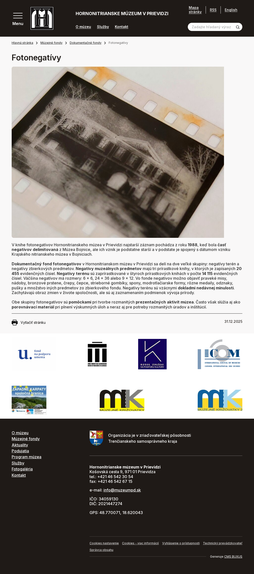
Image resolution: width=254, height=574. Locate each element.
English (231, 10)
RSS (213, 10)
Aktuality (20, 444)
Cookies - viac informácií (140, 543)
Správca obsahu (101, 550)
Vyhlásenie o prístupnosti (181, 543)
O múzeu (83, 27)
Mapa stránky (195, 10)
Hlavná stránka (22, 43)
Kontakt (121, 27)
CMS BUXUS (233, 556)
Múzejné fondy (51, 43)
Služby (103, 27)
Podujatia (20, 450)
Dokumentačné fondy (85, 43)
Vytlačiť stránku (33, 322)
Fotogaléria (22, 468)
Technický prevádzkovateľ (222, 543)
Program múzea (26, 456)
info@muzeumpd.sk (122, 490)
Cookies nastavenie (104, 543)
